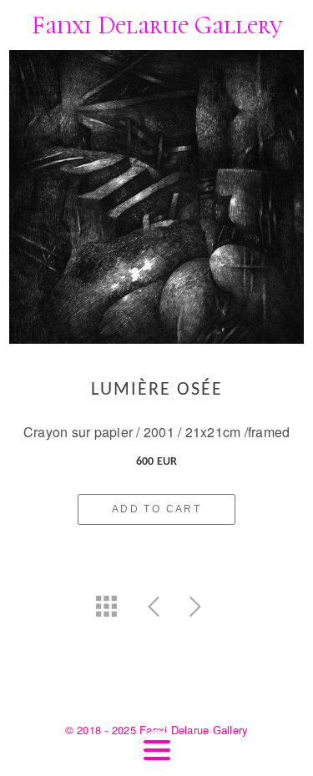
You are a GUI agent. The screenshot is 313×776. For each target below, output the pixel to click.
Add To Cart (156, 509)
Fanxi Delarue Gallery (157, 25)
